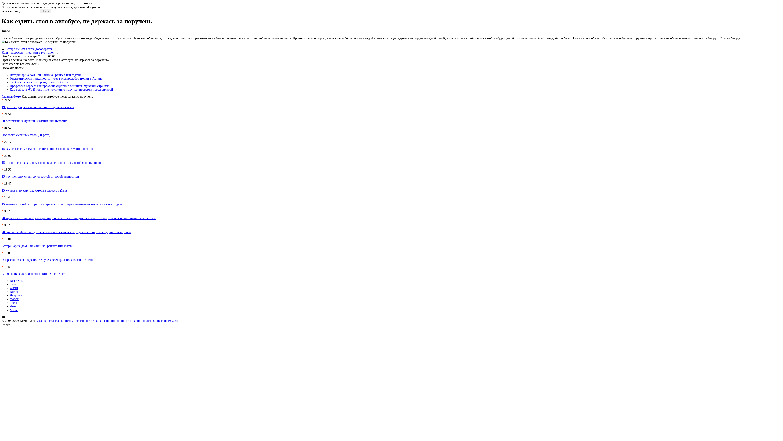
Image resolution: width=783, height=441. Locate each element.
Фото (17, 96)
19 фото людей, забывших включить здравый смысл (38, 107)
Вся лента (16, 280)
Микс (14, 310)
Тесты (14, 302)
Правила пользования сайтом (150, 320)
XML (175, 320)
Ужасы (14, 299)
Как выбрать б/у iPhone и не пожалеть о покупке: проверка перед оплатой (61, 89)
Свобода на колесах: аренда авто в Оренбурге (41, 82)
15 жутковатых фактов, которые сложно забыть (34, 190)
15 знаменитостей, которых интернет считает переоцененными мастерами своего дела (62, 204)
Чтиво (14, 306)
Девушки (16, 295)
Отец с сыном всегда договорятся (29, 49)
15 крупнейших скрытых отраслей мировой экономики (40, 176)
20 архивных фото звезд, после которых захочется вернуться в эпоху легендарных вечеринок (66, 232)
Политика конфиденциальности (107, 320)
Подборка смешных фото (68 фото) (26, 135)
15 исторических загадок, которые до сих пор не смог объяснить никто (51, 162)
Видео (14, 291)
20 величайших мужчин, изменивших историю (34, 121)
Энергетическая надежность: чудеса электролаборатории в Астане (56, 78)
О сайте (41, 320)
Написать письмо (72, 320)
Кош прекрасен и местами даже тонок (28, 52)
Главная (7, 96)
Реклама (53, 320)
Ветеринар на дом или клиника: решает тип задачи (45, 75)
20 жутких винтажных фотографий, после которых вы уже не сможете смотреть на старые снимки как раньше (79, 218)
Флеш (14, 288)
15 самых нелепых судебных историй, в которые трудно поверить (47, 148)
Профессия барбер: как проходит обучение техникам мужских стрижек (59, 86)
